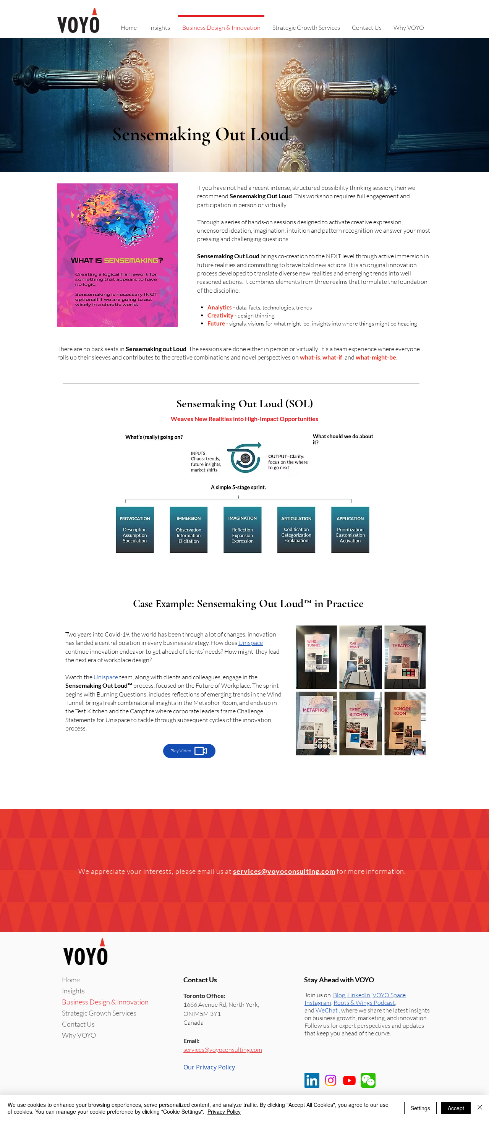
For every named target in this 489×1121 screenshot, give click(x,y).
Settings (420, 1108)
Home (71, 979)
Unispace (250, 642)
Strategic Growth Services (99, 1013)
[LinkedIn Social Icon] (311, 1080)
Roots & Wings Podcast (364, 1002)
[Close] (479, 1108)
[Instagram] (330, 1080)
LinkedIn (358, 995)
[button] (327, 1010)
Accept (456, 1108)
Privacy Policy (224, 1111)
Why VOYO (79, 1035)
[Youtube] (349, 1080)
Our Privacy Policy (209, 1067)
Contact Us (78, 1024)
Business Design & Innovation (105, 1002)
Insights (73, 991)
